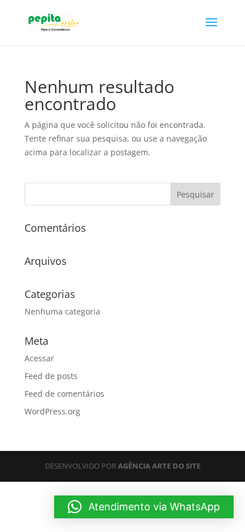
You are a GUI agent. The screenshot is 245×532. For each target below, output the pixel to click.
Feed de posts (50, 375)
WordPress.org (52, 411)
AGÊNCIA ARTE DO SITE (159, 466)
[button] (144, 506)
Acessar (39, 358)
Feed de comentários (64, 393)
